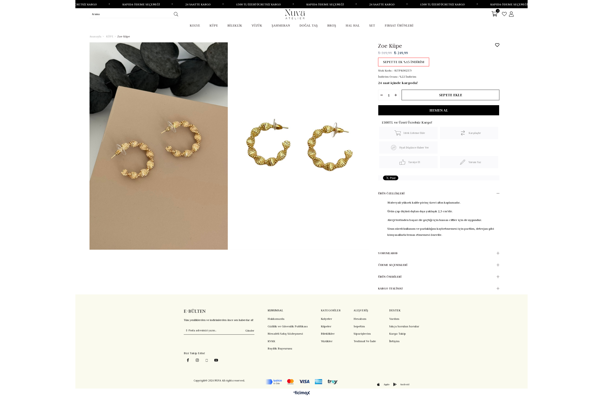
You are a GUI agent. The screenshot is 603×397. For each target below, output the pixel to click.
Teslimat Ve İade (365, 341)
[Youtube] (216, 360)
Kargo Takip (397, 333)
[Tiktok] (207, 360)
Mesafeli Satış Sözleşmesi (285, 333)
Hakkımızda (276, 319)
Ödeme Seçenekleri (392, 265)
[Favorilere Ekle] (497, 45)
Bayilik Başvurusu (280, 348)
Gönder (249, 330)
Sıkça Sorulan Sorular (404, 326)
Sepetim (359, 326)
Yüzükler (327, 341)
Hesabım (360, 319)
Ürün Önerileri (390, 277)
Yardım (394, 319)
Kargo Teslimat (390, 288)
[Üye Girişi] (511, 14)
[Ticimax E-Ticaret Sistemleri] (301, 393)
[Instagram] (197, 360)
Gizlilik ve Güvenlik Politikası (288, 326)
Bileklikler (328, 333)
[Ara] (175, 14)
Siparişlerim (362, 333)
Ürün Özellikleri (391, 193)
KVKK (271, 341)
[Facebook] (188, 360)
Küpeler (326, 326)
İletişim (394, 341)
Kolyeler (326, 319)
